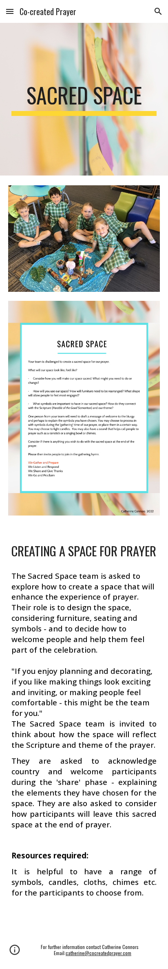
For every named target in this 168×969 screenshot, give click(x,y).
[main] (84, 99)
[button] (10, 11)
